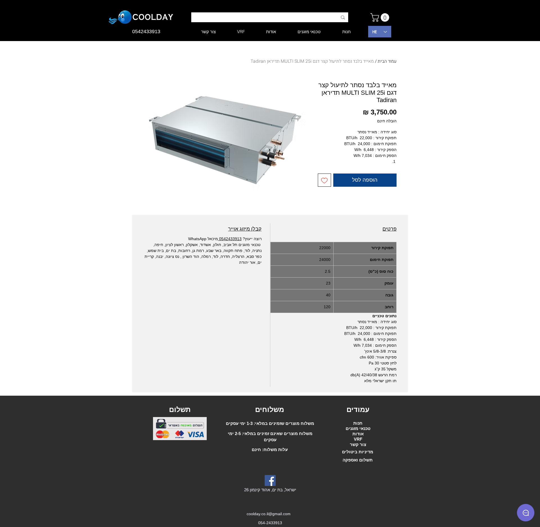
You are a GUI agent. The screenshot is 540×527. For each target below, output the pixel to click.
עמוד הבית (387, 61)
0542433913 (230, 239)
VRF (358, 439)
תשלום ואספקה (358, 460)
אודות (358, 433)
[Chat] (525, 512)
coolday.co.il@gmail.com (269, 514)
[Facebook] (270, 480)
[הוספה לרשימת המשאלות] (324, 180)
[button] (380, 17)
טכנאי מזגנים (358, 428)
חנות (358, 423)
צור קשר (358, 444)
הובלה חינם (387, 121)
